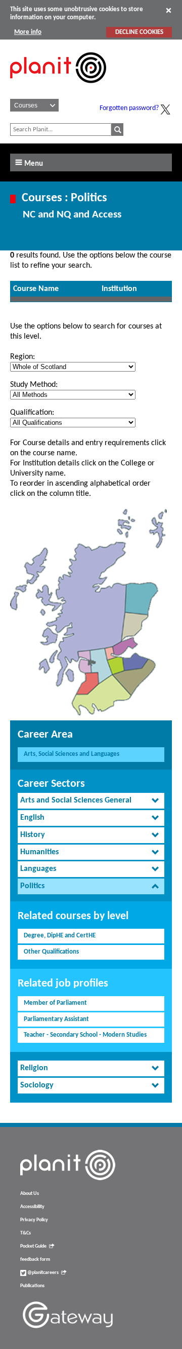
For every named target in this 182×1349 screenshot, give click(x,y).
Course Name (36, 289)
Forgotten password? (129, 108)
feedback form (35, 1259)
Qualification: (32, 413)
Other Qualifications (51, 952)
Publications (32, 1286)
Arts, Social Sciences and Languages (71, 754)
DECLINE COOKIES (139, 32)
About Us (29, 1193)
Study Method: (34, 385)
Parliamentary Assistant (56, 1019)
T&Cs (25, 1233)
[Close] (168, 10)
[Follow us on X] (165, 109)
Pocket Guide (33, 1246)
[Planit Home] (58, 89)
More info (27, 32)
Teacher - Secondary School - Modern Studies (85, 1035)
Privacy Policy (34, 1220)
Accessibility (32, 1207)
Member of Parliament (55, 1003)
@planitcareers (42, 1272)
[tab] (91, 801)
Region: (22, 357)
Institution (119, 289)
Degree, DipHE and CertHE (60, 935)
